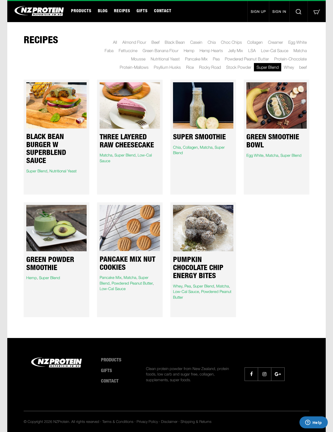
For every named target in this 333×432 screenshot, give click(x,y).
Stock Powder (238, 67)
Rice (190, 67)
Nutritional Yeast (165, 59)
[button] (317, 11)
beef (303, 67)
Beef (155, 42)
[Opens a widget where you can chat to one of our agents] (313, 422)
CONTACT (162, 11)
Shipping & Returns (196, 421)
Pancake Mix (196, 59)
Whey (289, 67)
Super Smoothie (199, 137)
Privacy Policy (147, 421)
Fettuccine (128, 50)
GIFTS (142, 11)
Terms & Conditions (117, 421)
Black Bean (175, 42)
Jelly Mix (235, 50)
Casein (196, 42)
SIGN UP (258, 11)
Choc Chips (231, 42)
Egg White (297, 42)
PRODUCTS (81, 11)
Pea (216, 59)
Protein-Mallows (134, 67)
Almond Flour (134, 42)
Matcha (300, 50)
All (115, 42)
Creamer (275, 42)
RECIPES (122, 11)
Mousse (138, 59)
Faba (109, 50)
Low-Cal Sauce (274, 50)
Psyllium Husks (167, 67)
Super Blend (268, 67)
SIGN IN (279, 11)
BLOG (103, 11)
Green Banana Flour (160, 50)
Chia (212, 42)
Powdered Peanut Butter (247, 59)
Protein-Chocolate (290, 59)
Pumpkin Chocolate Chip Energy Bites (198, 268)
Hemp (189, 50)
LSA (252, 50)
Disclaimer (169, 421)
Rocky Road (210, 67)
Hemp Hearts (211, 50)
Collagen (255, 42)
